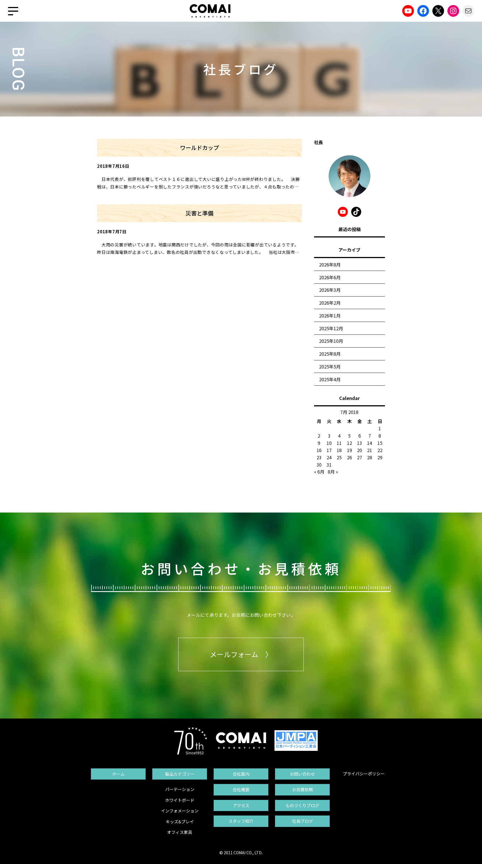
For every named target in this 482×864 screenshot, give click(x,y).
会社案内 (241, 774)
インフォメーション (180, 811)
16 (319, 450)
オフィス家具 (179, 832)
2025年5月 (330, 366)
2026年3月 (330, 290)
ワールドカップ (199, 148)
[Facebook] (423, 11)
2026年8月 (330, 264)
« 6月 (319, 471)
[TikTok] (356, 212)
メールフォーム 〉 (241, 654)
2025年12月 (331, 328)
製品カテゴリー (179, 774)
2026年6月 (330, 277)
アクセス (241, 805)
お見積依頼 (302, 789)
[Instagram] (453, 11)
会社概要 (241, 789)
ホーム (118, 774)
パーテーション (179, 789)
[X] (438, 11)
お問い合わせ (302, 774)
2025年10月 (331, 341)
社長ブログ (302, 821)
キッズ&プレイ (180, 821)
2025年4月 (330, 379)
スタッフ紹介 (241, 821)
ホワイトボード (179, 800)
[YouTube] (408, 11)
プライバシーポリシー (364, 773)
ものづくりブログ (302, 805)
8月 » (333, 471)
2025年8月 (330, 353)
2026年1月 (330, 315)
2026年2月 (330, 302)
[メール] (468, 11)
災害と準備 (199, 213)
